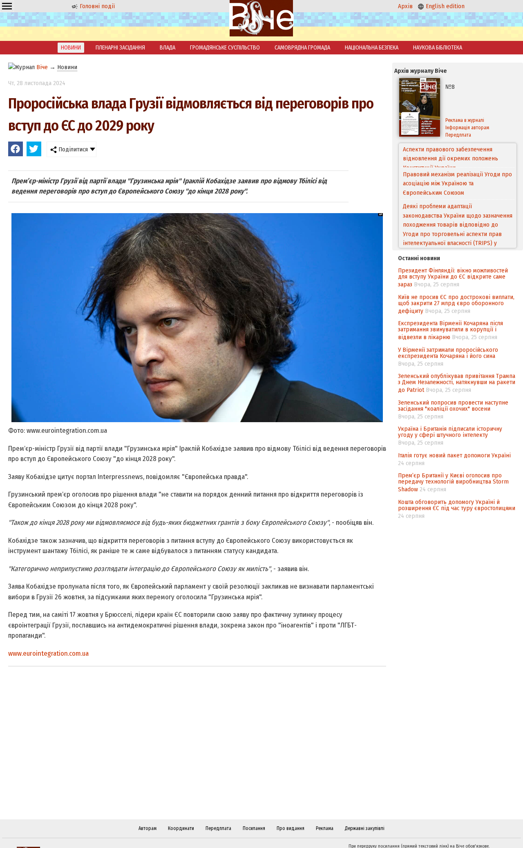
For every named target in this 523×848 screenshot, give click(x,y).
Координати (181, 828)
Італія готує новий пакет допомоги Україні (454, 455)
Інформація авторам (467, 127)
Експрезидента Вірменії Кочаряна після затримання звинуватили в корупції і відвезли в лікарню (450, 330)
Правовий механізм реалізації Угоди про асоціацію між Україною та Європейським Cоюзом (457, 159)
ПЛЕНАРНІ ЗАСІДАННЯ (120, 47)
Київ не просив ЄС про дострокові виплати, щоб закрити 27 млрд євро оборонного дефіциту (456, 304)
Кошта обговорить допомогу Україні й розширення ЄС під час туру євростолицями (456, 505)
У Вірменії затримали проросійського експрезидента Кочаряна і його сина (448, 353)
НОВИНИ (71, 47)
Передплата (458, 135)
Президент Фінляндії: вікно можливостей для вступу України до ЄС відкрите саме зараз (453, 277)
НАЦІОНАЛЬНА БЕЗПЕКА (371, 47)
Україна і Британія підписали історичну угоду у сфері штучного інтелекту (450, 432)
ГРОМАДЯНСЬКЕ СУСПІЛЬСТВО (225, 47)
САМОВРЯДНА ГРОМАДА (302, 47)
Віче (42, 67)
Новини (67, 67)
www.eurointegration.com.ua (48, 653)
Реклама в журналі (464, 120)
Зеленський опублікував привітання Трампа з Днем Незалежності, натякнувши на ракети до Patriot (456, 383)
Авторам (147, 828)
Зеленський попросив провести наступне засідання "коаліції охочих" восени (453, 405)
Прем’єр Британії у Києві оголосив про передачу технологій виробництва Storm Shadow (453, 482)
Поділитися (72, 149)
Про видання (290, 828)
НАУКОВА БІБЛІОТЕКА (437, 47)
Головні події (96, 6)
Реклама (324, 828)
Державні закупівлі (364, 828)
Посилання (254, 828)
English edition (444, 6)
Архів (405, 6)
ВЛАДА (167, 47)
